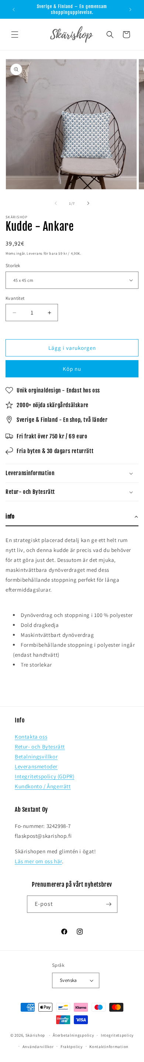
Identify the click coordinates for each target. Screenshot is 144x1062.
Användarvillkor (38, 1046)
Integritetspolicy (117, 1035)
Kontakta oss (31, 736)
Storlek (13, 265)
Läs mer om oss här (38, 861)
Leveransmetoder (36, 766)
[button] (15, 34)
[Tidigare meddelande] (14, 9)
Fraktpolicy (72, 1046)
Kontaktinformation (108, 1046)
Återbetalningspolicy (73, 1035)
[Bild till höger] (88, 203)
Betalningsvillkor (36, 756)
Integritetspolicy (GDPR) (44, 776)
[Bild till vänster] (56, 203)
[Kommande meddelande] (130, 9)
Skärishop (35, 1035)
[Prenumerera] (109, 904)
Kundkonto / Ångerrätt (43, 786)
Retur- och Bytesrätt (40, 746)
